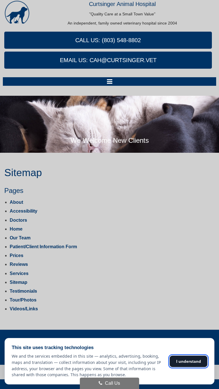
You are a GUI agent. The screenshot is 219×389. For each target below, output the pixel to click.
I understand (188, 361)
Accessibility (23, 211)
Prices (16, 255)
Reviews (19, 264)
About (16, 202)
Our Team (20, 237)
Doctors (18, 220)
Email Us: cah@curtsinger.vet (108, 60)
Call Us (112, 383)
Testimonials (23, 291)
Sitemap (18, 282)
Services (19, 273)
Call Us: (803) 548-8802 (108, 40)
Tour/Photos (23, 300)
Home (16, 229)
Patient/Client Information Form (43, 246)
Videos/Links (24, 308)
